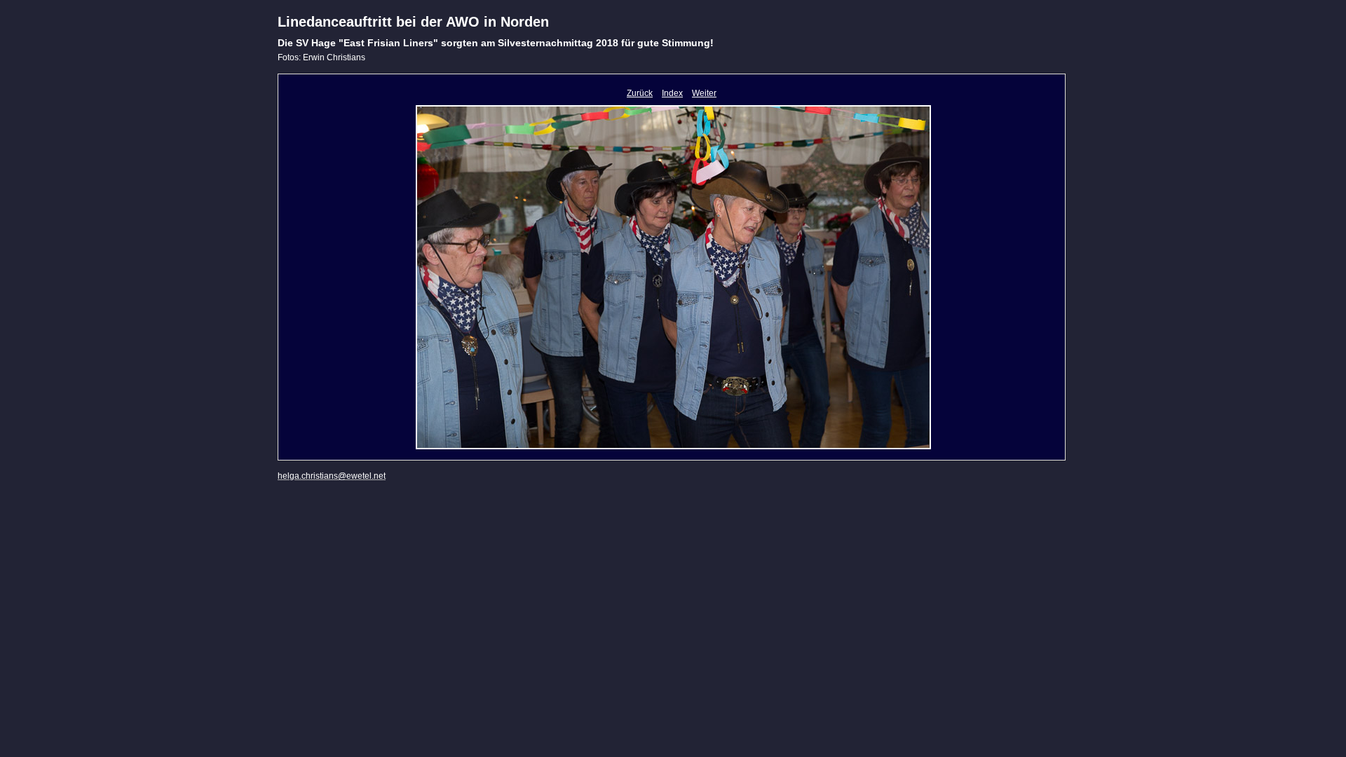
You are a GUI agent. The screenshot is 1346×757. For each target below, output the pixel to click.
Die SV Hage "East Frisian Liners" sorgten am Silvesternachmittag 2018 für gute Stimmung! (496, 42)
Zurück (640, 93)
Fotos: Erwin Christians (321, 57)
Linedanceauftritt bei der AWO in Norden (413, 21)
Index (672, 93)
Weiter (704, 93)
